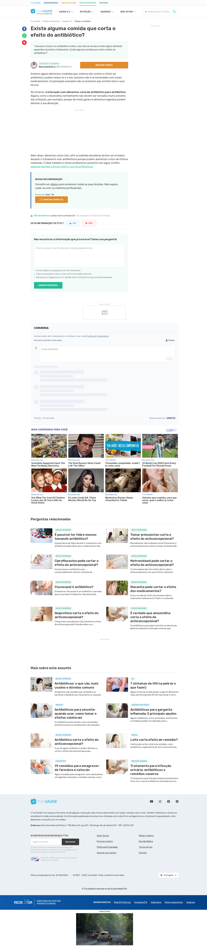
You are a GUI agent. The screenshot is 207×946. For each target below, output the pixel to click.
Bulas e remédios (83, 21)
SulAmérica (156, 902)
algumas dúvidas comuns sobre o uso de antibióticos (62, 166)
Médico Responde (88, 3)
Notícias (103, 3)
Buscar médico (51, 3)
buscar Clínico (104, 65)
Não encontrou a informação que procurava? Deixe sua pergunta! (75, 239)
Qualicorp (190, 902)
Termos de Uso (145, 847)
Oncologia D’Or (140, 902)
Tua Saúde (36, 3)
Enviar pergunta (48, 285)
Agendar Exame (68, 3)
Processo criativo (105, 841)
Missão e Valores (146, 835)
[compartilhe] (24, 29)
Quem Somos (103, 835)
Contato (143, 853)
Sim (74, 223)
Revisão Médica (146, 841)
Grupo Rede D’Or (119, 889)
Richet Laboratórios (174, 902)
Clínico (54, 184)
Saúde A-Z (67, 21)
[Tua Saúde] (41, 11)
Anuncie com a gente (106, 853)
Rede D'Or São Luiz (122, 902)
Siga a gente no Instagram (160, 801)
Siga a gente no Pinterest (177, 801)
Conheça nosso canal (151, 801)
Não (90, 223)
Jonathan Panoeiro (49, 63)
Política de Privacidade (107, 847)
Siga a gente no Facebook (168, 801)
